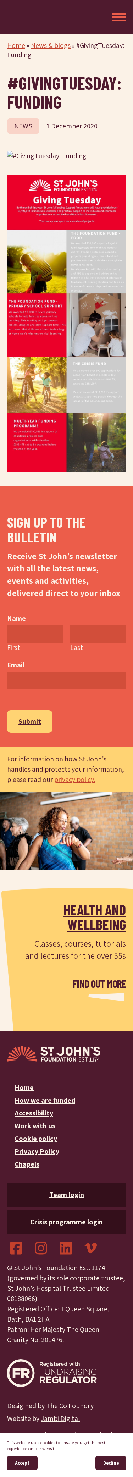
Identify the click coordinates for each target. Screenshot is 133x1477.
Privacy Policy (37, 1151)
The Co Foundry (70, 1405)
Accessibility (34, 1113)
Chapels (27, 1164)
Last (76, 647)
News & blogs (51, 45)
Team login (66, 1194)
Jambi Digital (60, 1418)
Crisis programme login (66, 1222)
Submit (29, 721)
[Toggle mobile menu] (119, 17)
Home (16, 45)
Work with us (35, 1125)
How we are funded (45, 1100)
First (13, 647)
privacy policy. (74, 779)
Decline (111, 1463)
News (23, 126)
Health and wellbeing (94, 917)
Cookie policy (36, 1138)
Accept (22, 1463)
